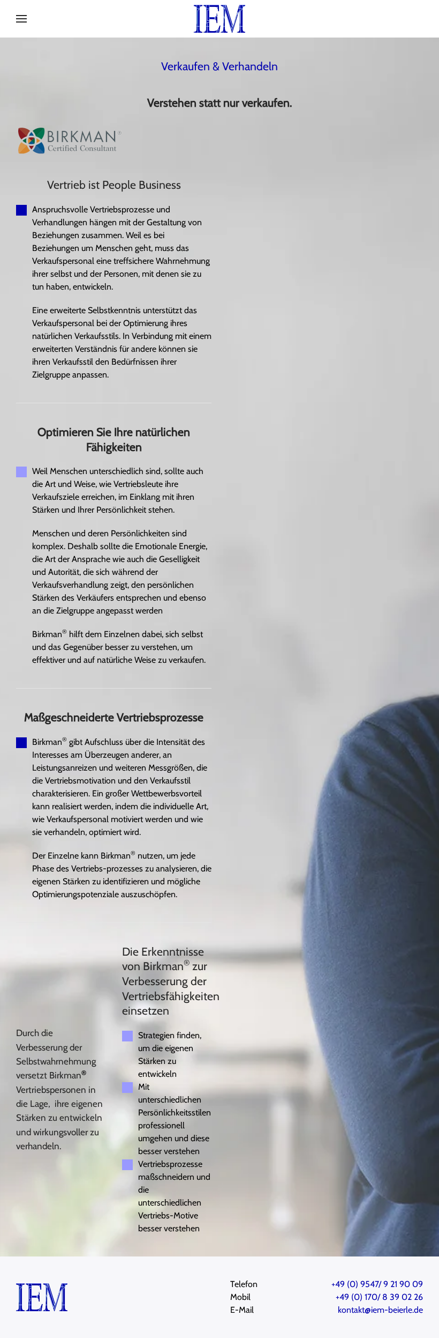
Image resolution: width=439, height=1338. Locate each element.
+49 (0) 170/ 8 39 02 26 (379, 1297)
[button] (21, 19)
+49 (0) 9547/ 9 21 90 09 (377, 1284)
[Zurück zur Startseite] (219, 19)
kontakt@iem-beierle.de (380, 1310)
